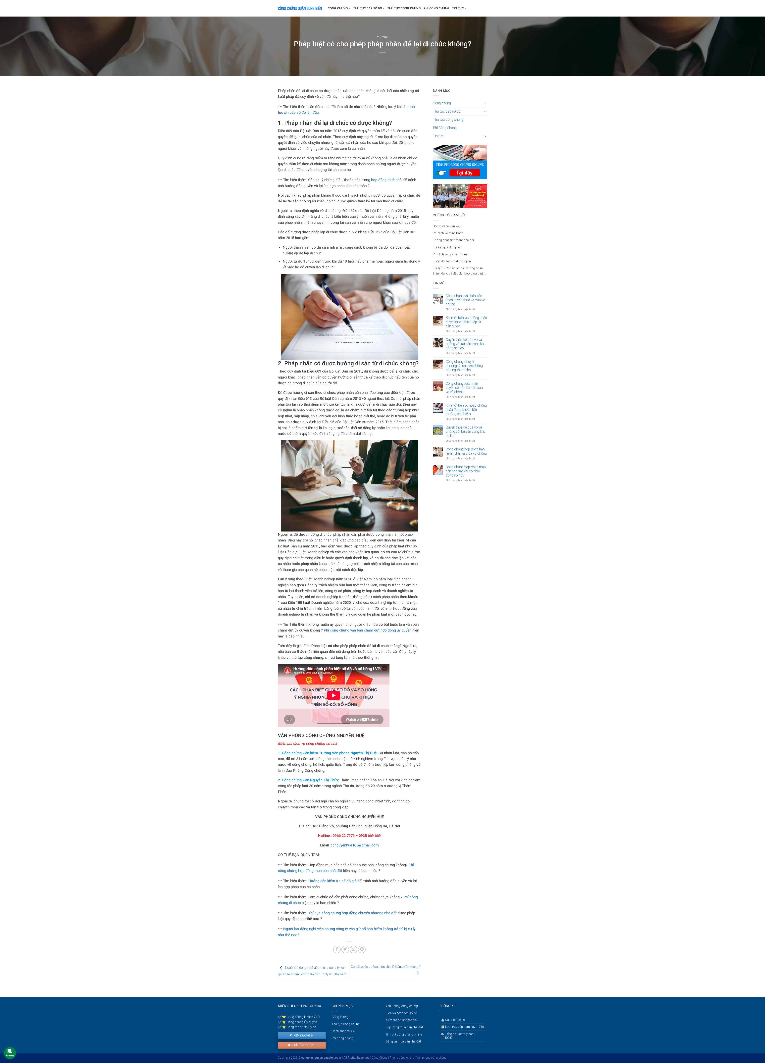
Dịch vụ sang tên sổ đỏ (401, 1013)
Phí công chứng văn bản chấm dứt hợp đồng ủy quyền (367, 630)
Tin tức (458, 8)
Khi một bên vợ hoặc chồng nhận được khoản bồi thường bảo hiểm (466, 409)
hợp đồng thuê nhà (386, 180)
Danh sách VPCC (343, 1031)
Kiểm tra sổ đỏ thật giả (401, 1020)
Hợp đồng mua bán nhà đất (404, 1027)
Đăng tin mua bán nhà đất (403, 1041)
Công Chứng (379, 1057)
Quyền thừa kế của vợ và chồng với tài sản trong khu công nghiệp (465, 344)
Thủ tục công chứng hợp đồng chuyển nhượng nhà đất (352, 913)
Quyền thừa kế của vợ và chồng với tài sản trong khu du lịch (465, 431)
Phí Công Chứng (436, 8)
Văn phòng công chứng (401, 1006)
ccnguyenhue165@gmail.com (355, 845)
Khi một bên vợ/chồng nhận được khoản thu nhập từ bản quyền (466, 322)
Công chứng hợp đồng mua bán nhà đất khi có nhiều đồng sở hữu (466, 471)
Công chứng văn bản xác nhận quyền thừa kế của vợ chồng (465, 300)
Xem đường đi (303, 1035)
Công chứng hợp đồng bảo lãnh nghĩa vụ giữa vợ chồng (466, 451)
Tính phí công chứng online (403, 1034)
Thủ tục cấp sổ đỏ (367, 8)
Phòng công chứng (402, 1057)
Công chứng (338, 8)
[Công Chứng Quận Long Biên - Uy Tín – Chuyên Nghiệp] (300, 8)
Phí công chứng (303, 1045)
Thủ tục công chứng (404, 8)
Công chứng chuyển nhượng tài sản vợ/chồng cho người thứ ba (464, 366)
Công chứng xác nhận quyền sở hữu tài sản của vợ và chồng (464, 387)
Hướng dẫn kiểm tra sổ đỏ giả (332, 881)
